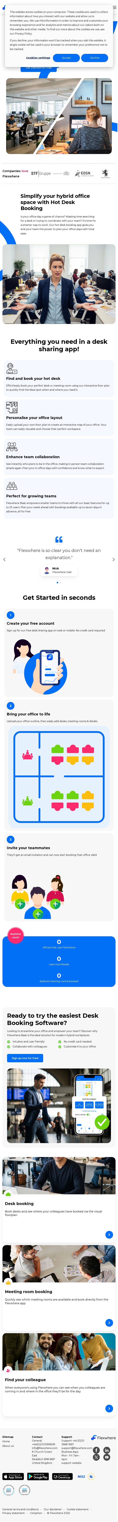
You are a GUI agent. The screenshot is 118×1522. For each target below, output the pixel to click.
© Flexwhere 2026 (58, 1505)
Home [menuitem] (6, 1433)
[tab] (56, 579)
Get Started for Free (37, 67)
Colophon (36, 1505)
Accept (64, 57)
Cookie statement (78, 1501)
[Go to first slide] (111, 556)
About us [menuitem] (8, 1438)
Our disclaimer (53, 1501)
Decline (92, 57)
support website (70, 1455)
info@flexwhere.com (44, 1440)
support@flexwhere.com (75, 1440)
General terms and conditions (20, 1501)
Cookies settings (36, 57)
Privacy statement (13, 1505)
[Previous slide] (4, 556)
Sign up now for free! (25, 1052)
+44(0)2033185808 (43, 1436)
